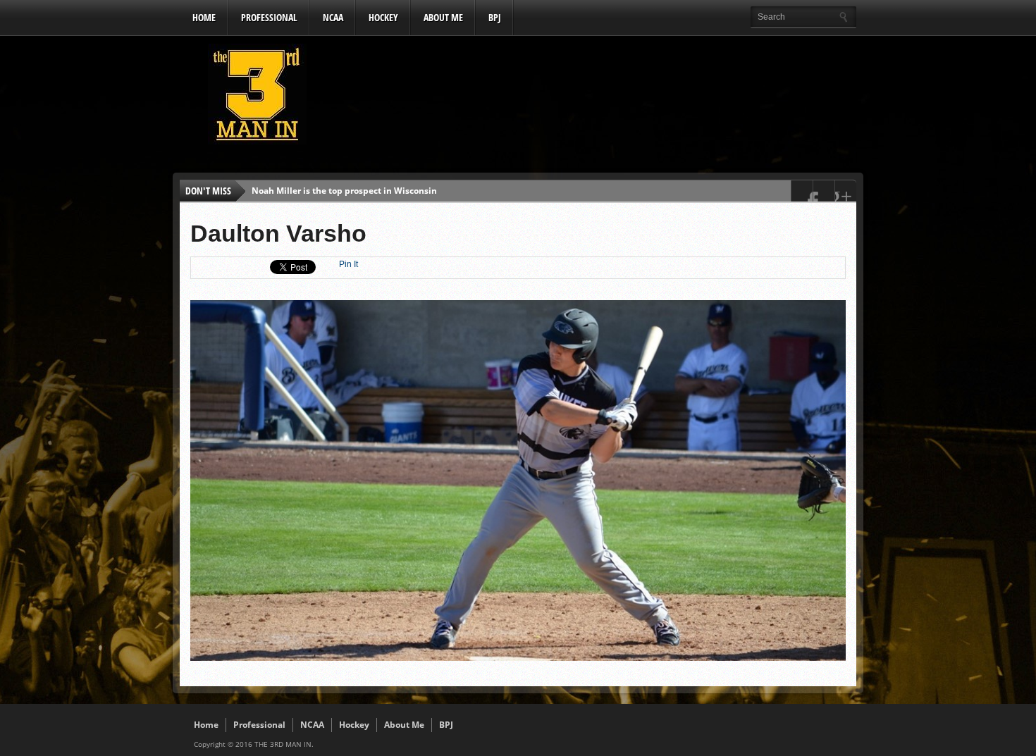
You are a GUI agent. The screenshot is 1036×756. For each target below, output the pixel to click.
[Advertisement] (599, 98)
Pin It (348, 264)
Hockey (383, 17)
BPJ (494, 17)
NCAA (333, 17)
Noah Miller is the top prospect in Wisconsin (344, 191)
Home (204, 17)
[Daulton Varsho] (518, 657)
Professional (269, 17)
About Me (443, 17)
